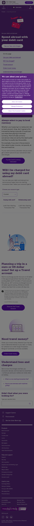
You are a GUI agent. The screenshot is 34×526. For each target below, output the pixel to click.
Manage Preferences (17, 106)
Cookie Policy (18, 97)
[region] (17, 94)
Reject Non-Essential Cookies (17, 111)
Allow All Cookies (17, 101)
